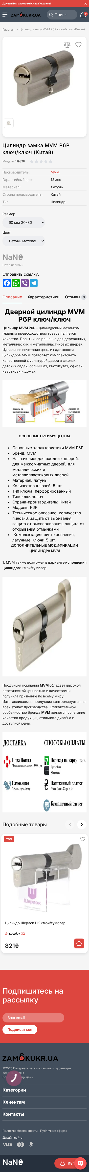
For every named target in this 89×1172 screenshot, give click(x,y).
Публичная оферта (53, 1131)
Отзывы (75, 296)
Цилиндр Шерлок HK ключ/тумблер (35, 923)
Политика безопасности (20, 1131)
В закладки (78, 44)
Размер (8, 214)
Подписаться (19, 1029)
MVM (55, 172)
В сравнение (67, 45)
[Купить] (79, 943)
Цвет (6, 232)
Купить (74, 1163)
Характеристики (43, 296)
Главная (8, 29)
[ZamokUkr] (30, 1057)
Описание (12, 296)
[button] (82, 824)
